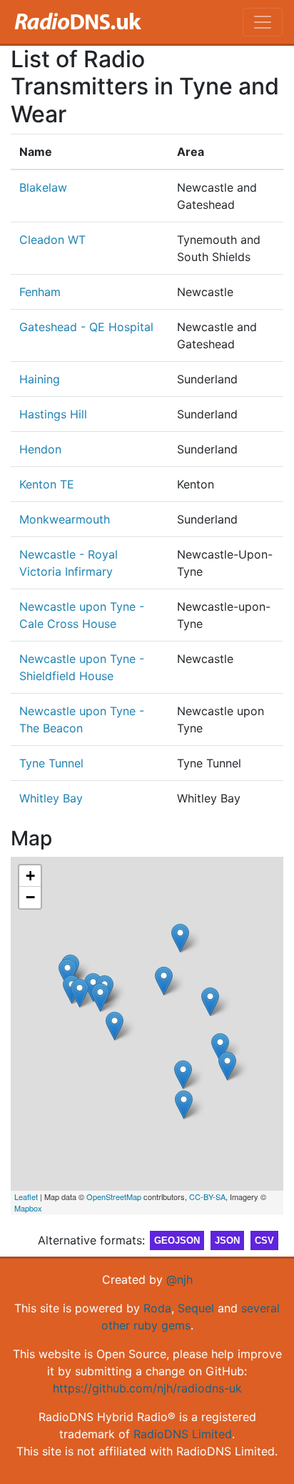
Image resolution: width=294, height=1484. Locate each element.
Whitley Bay (51, 798)
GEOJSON (177, 1240)
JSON (227, 1240)
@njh (179, 1279)
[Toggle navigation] (263, 22)
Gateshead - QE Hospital (86, 327)
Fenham (40, 292)
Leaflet (26, 1196)
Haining (39, 379)
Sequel (196, 1308)
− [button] (30, 897)
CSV (264, 1240)
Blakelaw (43, 187)
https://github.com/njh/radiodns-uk (147, 1388)
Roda (157, 1308)
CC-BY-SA (207, 1196)
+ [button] (30, 876)
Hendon (40, 449)
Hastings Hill (53, 414)
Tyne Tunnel (51, 763)
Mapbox (28, 1208)
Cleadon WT (52, 239)
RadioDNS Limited (182, 1434)
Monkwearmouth (64, 519)
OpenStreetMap (113, 1196)
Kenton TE (46, 484)
